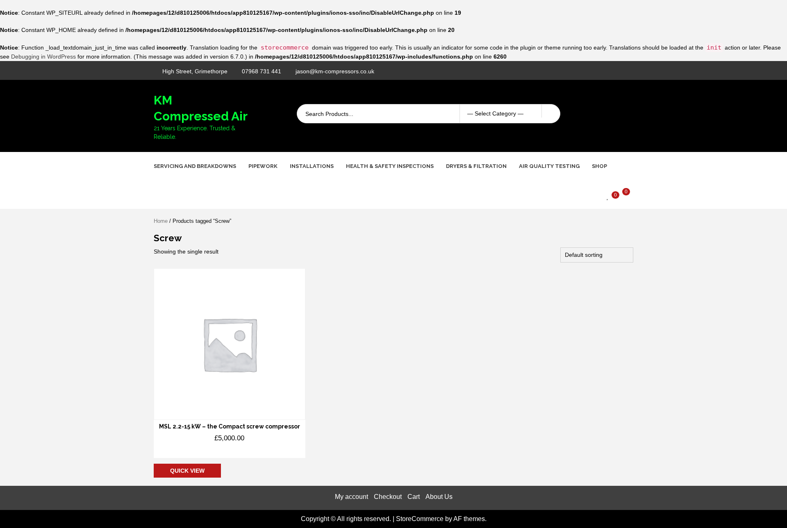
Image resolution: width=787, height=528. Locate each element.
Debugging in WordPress (43, 56)
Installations (312, 166)
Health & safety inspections (390, 166)
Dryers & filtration (476, 166)
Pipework (262, 166)
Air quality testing (549, 166)
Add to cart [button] (194, 450)
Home (161, 221)
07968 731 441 (261, 71)
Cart (413, 496)
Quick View (187, 470)
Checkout (388, 496)
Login (623, 116)
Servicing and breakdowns (195, 166)
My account (351, 496)
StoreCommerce (420, 518)
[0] (608, 196)
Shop (599, 166)
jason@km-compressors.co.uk (335, 71)
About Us (439, 496)
